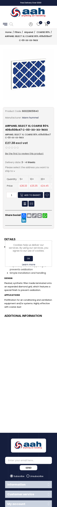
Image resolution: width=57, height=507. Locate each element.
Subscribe (19, 476)
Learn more (28, 264)
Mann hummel (30, 117)
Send (28, 467)
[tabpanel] (28, 277)
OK (28, 258)
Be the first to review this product (24, 153)
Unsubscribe (36, 476)
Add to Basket (32, 195)
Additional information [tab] (23, 316)
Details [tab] (9, 239)
